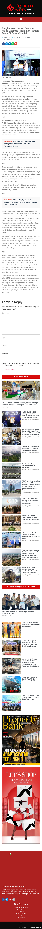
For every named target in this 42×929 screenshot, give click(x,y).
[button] (21, 19)
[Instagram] (13, 899)
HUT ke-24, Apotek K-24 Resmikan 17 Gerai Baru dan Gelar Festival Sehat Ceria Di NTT (20, 202)
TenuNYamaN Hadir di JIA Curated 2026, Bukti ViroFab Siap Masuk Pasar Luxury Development (31, 570)
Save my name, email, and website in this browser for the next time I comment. (20, 364)
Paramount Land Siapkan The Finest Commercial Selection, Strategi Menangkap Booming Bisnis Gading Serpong (30, 553)
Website (5, 353)
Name (5, 338)
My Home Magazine (21, 907)
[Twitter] (6, 899)
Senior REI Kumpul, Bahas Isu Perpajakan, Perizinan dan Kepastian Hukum (30, 518)
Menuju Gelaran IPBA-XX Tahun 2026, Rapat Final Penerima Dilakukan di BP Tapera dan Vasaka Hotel (31, 431)
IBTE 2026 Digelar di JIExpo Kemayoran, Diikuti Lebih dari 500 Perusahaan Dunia (19, 143)
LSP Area (21, 912)
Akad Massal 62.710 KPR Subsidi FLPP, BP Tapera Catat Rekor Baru (30, 697)
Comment (6, 313)
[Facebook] (3, 899)
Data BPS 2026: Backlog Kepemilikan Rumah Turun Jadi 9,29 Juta (31, 624)
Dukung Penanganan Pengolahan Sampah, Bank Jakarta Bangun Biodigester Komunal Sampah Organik (29, 644)
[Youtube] (10, 899)
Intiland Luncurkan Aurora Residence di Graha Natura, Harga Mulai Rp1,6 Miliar (31, 535)
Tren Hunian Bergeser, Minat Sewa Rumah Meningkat (29, 465)
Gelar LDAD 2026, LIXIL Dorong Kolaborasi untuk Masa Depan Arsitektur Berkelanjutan (30, 500)
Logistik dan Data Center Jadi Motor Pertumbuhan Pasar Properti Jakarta (30, 448)
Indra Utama (21, 916)
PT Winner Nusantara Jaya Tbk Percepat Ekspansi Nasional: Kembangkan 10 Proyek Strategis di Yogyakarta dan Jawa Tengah (31, 485)
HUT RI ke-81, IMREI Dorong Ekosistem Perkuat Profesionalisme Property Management (30, 414)
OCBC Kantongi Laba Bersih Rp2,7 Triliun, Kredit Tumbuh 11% (29, 679)
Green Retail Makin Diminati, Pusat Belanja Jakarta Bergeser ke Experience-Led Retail (20, 404)
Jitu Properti (21, 918)
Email (4, 346)
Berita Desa (21, 910)
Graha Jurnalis (21, 914)
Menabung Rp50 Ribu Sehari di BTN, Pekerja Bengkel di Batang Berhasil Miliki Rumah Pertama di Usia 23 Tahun (30, 662)
